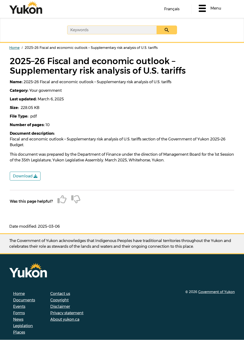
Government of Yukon (216, 292)
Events (19, 306)
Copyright (59, 300)
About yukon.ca (64, 319)
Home (14, 48)
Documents (24, 300)
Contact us (60, 293)
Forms (19, 313)
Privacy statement (66, 313)
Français (171, 9)
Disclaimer (60, 306)
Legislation (23, 326)
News (18, 319)
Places (19, 332)
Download (23, 176)
